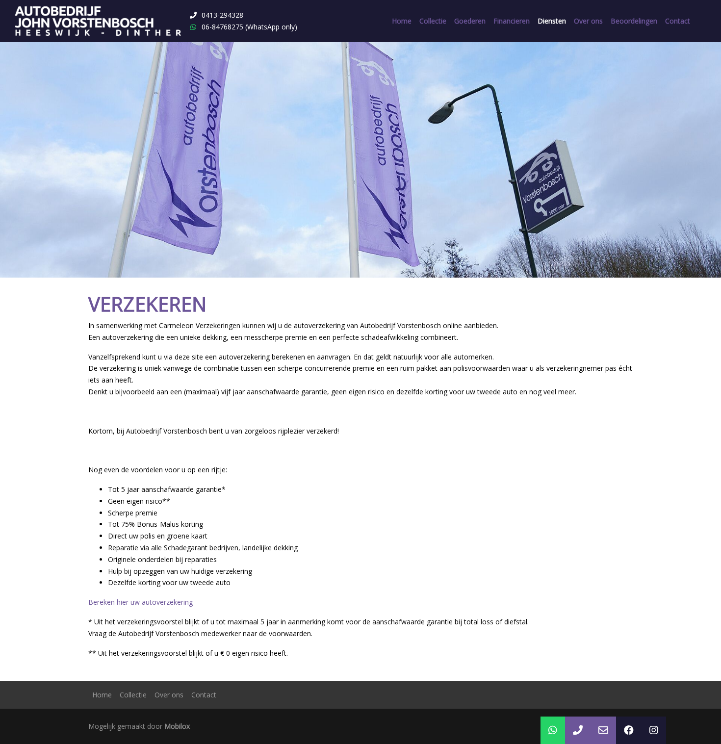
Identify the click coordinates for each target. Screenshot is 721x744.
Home (402, 21)
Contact (677, 21)
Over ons (588, 21)
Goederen (470, 21)
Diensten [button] (552, 21)
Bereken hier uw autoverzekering (140, 602)
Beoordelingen (634, 21)
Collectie (432, 21)
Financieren (511, 21)
